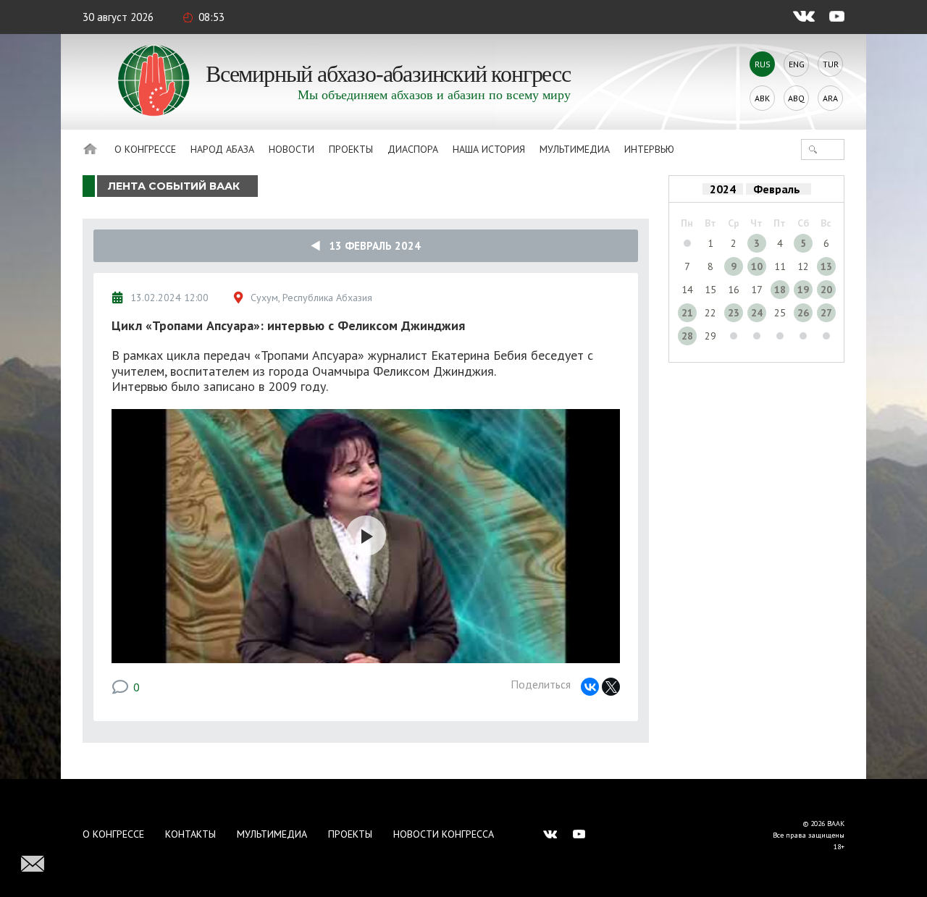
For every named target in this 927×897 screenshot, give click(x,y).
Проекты (351, 149)
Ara (830, 98)
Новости (291, 149)
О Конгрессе (145, 149)
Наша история (489, 149)
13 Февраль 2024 (370, 246)
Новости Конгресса (443, 834)
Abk (762, 98)
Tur (831, 64)
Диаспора (412, 149)
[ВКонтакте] (590, 687)
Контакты (190, 834)
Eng (797, 64)
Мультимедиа (575, 149)
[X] (611, 687)
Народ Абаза (222, 149)
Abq (796, 98)
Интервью (649, 149)
